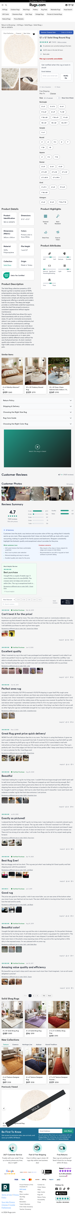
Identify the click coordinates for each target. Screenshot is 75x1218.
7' (67, 142)
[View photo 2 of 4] (12, 758)
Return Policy (42, 1197)
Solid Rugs (28, 25)
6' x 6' (52, 202)
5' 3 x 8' (44, 112)
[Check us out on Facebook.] (56, 1189)
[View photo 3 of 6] (19, 671)
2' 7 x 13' (64, 172)
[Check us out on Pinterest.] (68, 1189)
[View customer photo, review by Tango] (37, 494)
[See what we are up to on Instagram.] (60, 1189)
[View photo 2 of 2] (12, 633)
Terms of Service (63, 1139)
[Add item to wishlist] (20, 360)
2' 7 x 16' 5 (45, 177)
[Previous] (4, 376)
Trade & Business (25, 1204)
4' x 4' (43, 202)
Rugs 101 (40, 1194)
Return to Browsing (8, 25)
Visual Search (68, 9)
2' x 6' (52, 166)
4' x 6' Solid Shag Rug (34, 1031)
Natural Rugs (6, 19)
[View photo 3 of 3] (19, 843)
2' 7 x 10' (44, 172)
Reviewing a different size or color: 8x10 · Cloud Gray (18, 587)
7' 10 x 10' (45, 117)
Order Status (42, 1187)
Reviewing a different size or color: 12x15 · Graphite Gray (19, 795)
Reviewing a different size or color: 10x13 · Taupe (17, 977)
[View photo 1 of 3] (5, 843)
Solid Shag (37, 25)
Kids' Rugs (29, 14)
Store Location (24, 1194)
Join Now (68, 1131)
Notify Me (66, 77)
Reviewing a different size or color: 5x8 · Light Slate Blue (19, 944)
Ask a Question (46, 87)
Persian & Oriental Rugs (54, 14)
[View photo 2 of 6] (12, 671)
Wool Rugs (26, 9)
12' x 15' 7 (64, 123)
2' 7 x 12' (54, 172)
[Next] (69, 376)
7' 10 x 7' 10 (62, 202)
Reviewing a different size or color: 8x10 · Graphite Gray (19, 711)
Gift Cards (5, 14)
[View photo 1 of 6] (5, 671)
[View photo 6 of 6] (40, 671)
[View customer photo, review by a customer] (9, 494)
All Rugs (4, 9)
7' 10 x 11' (55, 117)
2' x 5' (43, 166)
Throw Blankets (19, 19)
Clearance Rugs (17, 14)
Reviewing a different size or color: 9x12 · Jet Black (17, 870)
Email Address (46, 71)
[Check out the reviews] (62, 1200)
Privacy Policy (42, 1137)
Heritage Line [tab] (27, 1044)
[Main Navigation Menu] (3, 5)
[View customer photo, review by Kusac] (23, 494)
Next (49, 996)
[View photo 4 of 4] (26, 758)
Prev (25, 996)
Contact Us (41, 1185)
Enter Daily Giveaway (26, 1207)
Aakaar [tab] (39, 1044)
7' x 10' (62, 112)
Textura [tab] (6, 1044)
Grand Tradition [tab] (51, 1044)
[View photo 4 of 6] (26, 671)
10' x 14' (53, 123)
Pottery (35, 9)
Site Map (22, 1197)
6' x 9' (53, 112)
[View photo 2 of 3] (12, 843)
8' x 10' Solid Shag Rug (11, 1031)
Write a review (61, 42)
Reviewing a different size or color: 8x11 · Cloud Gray (18, 753)
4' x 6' (62, 106)
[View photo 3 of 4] (19, 758)
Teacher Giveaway (25, 1209)
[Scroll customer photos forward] (71, 493)
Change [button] (53, 93)
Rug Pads (44, 9)
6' (61, 142)
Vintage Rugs (39, 14)
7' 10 (43, 147)
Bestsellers (23, 1202)
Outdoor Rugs (15, 9)
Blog (21, 1192)
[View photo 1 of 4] (5, 758)
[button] (34, 34)
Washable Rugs (55, 9)
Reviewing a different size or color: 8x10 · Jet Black (17, 905)
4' (48, 142)
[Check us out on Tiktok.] (64, 1189)
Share (58, 87)
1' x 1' (43, 132)
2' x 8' (60, 166)
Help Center (41, 1192)
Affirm (21, 1199)
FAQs (39, 1189)
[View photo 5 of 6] (33, 671)
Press (39, 1202)
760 (44, 996)
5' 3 (55, 142)
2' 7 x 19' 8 (56, 177)
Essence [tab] (15, 1044)
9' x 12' (65, 117)
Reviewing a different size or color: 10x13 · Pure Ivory (18, 838)
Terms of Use (7, 1195)
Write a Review (68, 602)
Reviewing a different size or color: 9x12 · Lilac (16, 666)
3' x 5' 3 (52, 106)
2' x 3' (43, 106)
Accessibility (41, 1199)
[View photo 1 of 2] (5, 633)
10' (50, 147)
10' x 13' (44, 123)
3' (42, 142)
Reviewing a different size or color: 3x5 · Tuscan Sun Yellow (20, 628)
